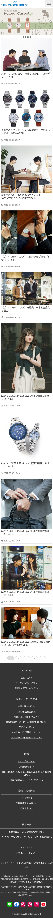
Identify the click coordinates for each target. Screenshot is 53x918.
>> (42, 658)
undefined (3, 21)
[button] (49, 3)
